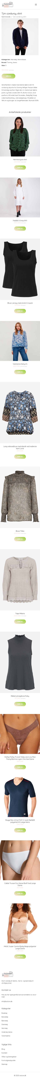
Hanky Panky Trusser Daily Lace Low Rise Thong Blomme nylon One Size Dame (20, 758)
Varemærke (6, 1036)
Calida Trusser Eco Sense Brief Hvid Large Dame (20, 884)
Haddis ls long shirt (20, 220)
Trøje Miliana (20, 613)
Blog (3, 1049)
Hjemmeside (6, 17)
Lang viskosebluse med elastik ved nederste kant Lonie (20, 447)
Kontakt (4, 1053)
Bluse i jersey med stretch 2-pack (20, 303)
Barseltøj (5, 1017)
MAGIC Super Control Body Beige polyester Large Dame (20, 947)
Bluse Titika (20, 531)
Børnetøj (5, 1021)
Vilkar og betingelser (9, 1057)
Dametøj (5, 1024)
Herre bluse (22, 59)
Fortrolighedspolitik (8, 1060)
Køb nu (8, 76)
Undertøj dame (7, 1032)
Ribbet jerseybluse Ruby (20, 696)
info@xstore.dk (7, 1001)
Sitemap (4, 1064)
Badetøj (4, 1013)
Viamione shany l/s (20, 364)
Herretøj (14, 59)
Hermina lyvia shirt (20, 160)
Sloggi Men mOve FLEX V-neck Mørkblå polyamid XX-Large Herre (20, 821)
